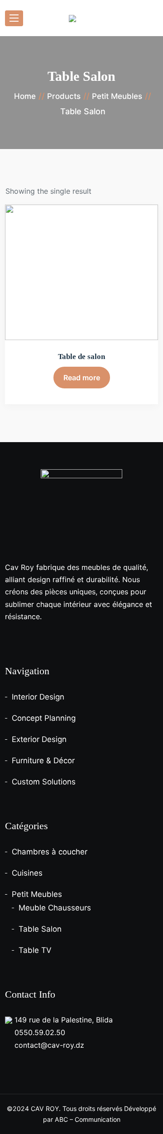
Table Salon (40, 928)
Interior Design (38, 696)
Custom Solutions (44, 781)
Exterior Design (39, 739)
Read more (81, 377)
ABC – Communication (87, 1119)
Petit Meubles (37, 894)
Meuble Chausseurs (55, 907)
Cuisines (27, 872)
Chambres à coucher (49, 851)
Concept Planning (44, 718)
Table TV (35, 950)
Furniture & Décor (43, 760)
